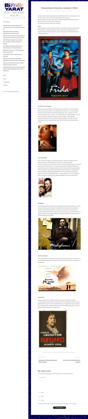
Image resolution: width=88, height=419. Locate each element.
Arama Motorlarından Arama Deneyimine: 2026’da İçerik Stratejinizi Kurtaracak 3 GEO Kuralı (14, 68)
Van (43, 164)
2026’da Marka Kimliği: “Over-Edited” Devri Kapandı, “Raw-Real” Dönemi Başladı (13, 41)
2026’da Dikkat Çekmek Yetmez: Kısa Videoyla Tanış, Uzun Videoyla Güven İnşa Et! (14, 27)
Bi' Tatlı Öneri (68, 10)
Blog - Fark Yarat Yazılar (14, 14)
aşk (57, 171)
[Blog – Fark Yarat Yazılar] (14, 7)
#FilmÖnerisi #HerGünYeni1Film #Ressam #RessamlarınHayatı (60, 352)
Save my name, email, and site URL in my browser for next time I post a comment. (58, 403)
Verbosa (10, 91)
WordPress (16, 91)
